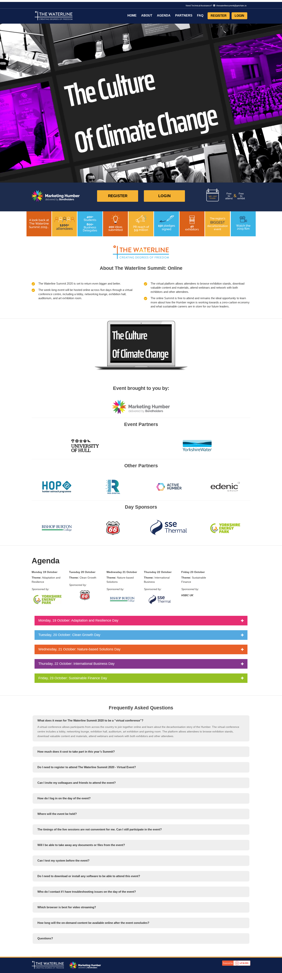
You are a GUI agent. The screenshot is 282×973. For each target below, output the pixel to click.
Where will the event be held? (57, 813)
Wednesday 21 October (121, 572)
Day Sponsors (141, 507)
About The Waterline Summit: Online (141, 268)
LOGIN (164, 196)
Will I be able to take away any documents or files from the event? (81, 845)
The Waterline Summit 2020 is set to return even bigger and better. (79, 283)
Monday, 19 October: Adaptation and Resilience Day (78, 620)
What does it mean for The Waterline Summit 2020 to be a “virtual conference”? (90, 720)
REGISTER (117, 196)
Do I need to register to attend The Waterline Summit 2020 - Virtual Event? (86, 767)
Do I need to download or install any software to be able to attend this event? (88, 876)
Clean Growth (82, 577)
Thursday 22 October (158, 572)
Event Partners (141, 424)
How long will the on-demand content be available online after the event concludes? (93, 922)
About (146, 15)
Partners (183, 15)
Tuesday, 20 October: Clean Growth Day (69, 635)
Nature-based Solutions (120, 579)
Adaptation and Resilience (46, 579)
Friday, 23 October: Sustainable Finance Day (72, 678)
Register (219, 15)
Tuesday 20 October (82, 572)
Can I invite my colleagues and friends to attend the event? (76, 782)
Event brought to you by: (141, 388)
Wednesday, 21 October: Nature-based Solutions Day (79, 649)
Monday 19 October (44, 572)
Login (239, 15)
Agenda (164, 15)
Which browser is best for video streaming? (66, 907)
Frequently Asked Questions (141, 707)
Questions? (45, 938)
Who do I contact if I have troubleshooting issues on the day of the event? (86, 891)
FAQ (200, 15)
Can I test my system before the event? (63, 860)
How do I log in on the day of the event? (64, 798)
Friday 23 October (193, 572)
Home (132, 15)
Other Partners (141, 465)
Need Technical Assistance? (216, 5)
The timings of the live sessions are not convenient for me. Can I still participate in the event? (99, 829)
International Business (157, 579)
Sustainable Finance (193, 579)
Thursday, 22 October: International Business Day (76, 664)
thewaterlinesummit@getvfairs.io (231, 5)
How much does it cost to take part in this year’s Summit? (76, 751)
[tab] (141, 720)
